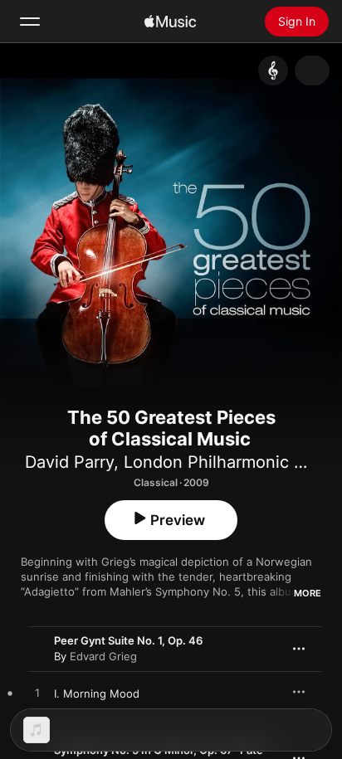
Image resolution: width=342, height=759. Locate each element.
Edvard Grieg (103, 656)
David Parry (69, 462)
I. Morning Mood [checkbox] (96, 693)
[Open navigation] (30, 21)
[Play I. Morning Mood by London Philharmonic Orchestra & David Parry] (37, 693)
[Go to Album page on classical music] (273, 70)
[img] (170, 21)
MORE (307, 593)
